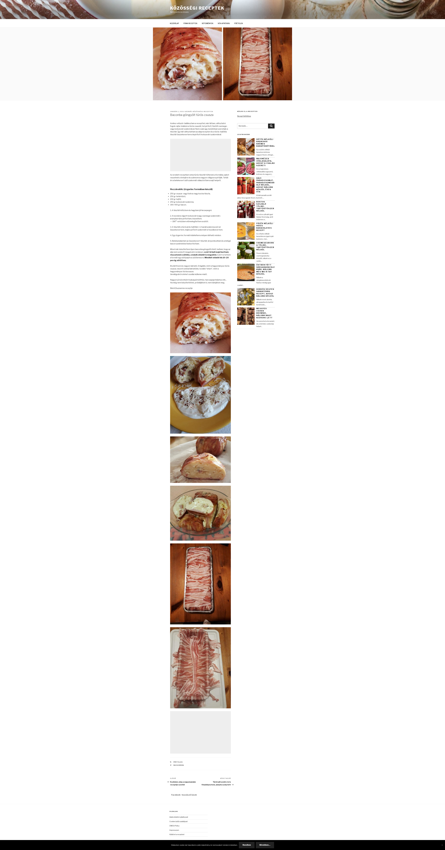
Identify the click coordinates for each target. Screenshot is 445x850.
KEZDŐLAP (174, 23)
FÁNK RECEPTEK (190, 23)
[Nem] (442, 845)
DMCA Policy (174, 826)
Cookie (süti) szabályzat (178, 821)
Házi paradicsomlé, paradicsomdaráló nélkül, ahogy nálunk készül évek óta (265, 185)
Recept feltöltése (244, 116)
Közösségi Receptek (197, 8)
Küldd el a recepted (176, 834)
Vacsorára (178, 765)
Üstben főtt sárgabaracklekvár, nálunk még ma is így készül (265, 269)
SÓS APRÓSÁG (224, 23)
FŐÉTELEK (238, 23)
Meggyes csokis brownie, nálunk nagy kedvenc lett (264, 313)
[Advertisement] (200, 155)
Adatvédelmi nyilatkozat (178, 817)
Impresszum (174, 830)
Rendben (247, 845)
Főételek (178, 762)
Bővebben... (264, 845)
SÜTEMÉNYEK (207, 23)
